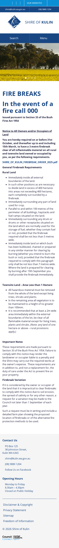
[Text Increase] (22, 3)
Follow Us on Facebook (18, 469)
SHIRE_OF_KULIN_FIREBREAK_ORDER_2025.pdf (29, 162)
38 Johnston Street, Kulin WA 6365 (14, 451)
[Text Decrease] (18, 3)
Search (14, 38)
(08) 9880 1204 (44, 9)
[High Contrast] (14, 3)
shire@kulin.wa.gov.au (15, 9)
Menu (43, 38)
